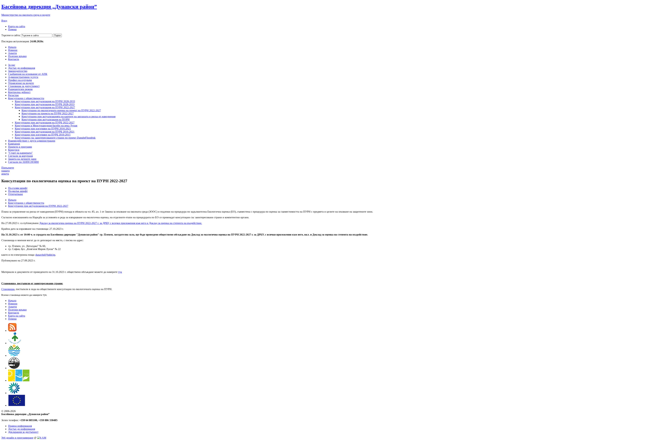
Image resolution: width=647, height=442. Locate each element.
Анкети (12, 53)
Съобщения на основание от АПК (27, 74)
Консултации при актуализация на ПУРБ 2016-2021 (44, 131)
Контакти (13, 59)
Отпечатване (15, 194)
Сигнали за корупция (20, 155)
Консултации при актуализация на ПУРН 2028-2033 (45, 101)
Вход (4, 20)
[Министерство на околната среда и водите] (14, 355)
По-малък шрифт (18, 191)
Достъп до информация (21, 68)
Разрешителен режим (20, 89)
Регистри (13, 95)
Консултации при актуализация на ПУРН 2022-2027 (45, 107)
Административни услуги (23, 77)
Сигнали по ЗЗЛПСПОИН (23, 162)
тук (120, 272)
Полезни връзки (17, 56)
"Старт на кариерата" (20, 152)
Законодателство (17, 71)
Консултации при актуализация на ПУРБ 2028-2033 (44, 104)
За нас (11, 65)
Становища (7, 289)
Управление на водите (21, 83)
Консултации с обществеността (26, 98)
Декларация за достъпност (23, 432)
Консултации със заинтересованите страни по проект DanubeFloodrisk (55, 137)
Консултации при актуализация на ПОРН (46, 119)
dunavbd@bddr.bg (45, 254)
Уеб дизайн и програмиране (17, 437)
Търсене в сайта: (10, 35)
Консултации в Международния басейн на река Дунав (46, 125)
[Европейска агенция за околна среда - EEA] (14, 392)
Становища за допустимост (24, 86)
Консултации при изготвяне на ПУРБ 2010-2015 (42, 134)
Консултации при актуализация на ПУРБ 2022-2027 (44, 122)
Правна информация (20, 425)
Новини (12, 50)
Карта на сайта (16, 26)
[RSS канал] (12, 330)
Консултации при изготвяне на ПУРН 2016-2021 (43, 128)
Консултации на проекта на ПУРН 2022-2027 (48, 113)
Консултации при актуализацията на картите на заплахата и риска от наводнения (68, 116)
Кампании (14, 143)
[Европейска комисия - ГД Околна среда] (16, 405)
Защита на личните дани (22, 158)
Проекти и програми (20, 146)
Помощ (12, 29)
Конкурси (13, 149)
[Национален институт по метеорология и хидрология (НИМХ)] (14, 368)
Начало (12, 47)
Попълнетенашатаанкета (7, 170)
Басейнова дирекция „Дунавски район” (49, 7)
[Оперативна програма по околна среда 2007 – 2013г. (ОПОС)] (18, 380)
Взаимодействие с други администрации (31, 140)
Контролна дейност (19, 92)
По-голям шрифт (17, 188)
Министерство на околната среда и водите (25, 14)
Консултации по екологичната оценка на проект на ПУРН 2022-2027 (61, 110)
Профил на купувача (20, 80)
